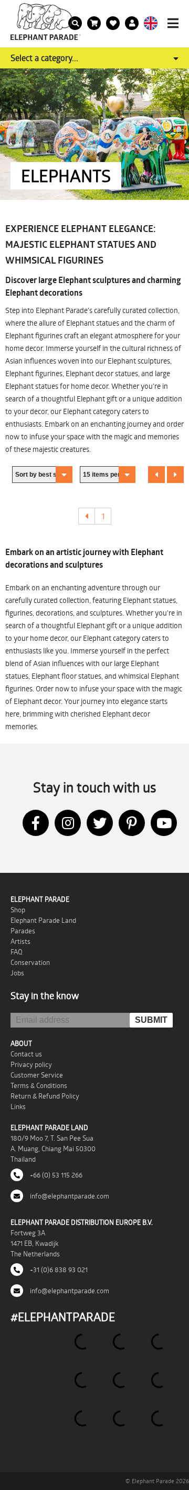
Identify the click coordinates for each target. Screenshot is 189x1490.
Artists (20, 941)
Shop (17, 909)
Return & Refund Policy (44, 1096)
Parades (22, 930)
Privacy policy (31, 1064)
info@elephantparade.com (68, 1196)
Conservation (30, 962)
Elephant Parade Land (43, 920)
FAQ (16, 952)
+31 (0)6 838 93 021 (58, 1269)
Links (18, 1106)
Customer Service (36, 1075)
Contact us (26, 1054)
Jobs (17, 973)
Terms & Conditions (38, 1085)
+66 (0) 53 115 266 (55, 1175)
